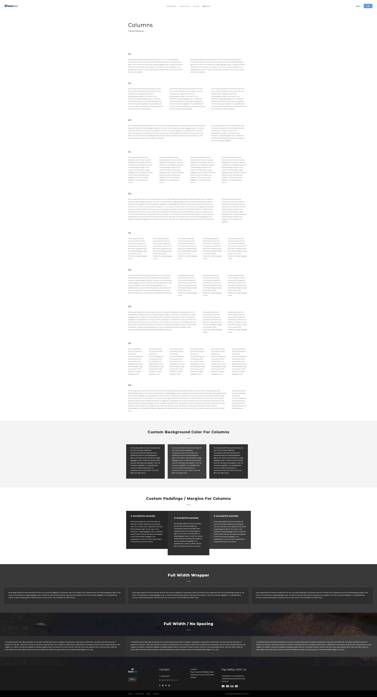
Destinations (171, 6)
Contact (196, 6)
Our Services (139, 694)
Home (130, 694)
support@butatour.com (169, 680)
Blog (148, 694)
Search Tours (185, 6)
